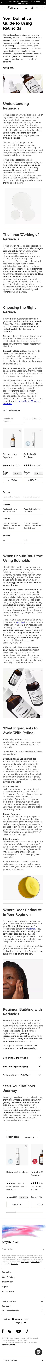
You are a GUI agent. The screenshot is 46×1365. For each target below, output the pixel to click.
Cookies (34, 1342)
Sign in (5, 1287)
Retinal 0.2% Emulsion (17, 1172)
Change (25, 1319)
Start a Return (8, 1277)
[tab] (12, 1136)
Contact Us (14, 1264)
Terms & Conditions (8, 1340)
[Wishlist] (19, 430)
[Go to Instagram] (10, 1331)
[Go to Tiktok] (27, 1331)
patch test (20, 622)
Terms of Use (35, 1262)
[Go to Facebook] (3, 1331)
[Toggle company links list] (42, 1306)
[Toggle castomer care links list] (42, 1301)
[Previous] (1, 2)
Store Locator (8, 1291)
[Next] (44, 2)
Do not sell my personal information (16, 1342)
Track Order (7, 1282)
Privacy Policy (24, 1262)
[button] (38, 1351)
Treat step (30, 929)
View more (29, 1137)
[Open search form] (26, 8)
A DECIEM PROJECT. (9, 1344)
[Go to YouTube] (18, 1331)
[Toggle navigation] (4, 8)
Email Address (8, 1249)
